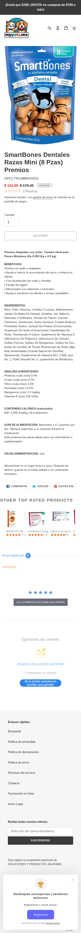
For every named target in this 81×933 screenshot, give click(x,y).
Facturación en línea (21, 793)
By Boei (69, 930)
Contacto (13, 783)
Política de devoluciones (23, 752)
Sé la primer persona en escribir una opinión (40, 683)
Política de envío (18, 762)
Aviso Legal (15, 804)
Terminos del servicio (21, 772)
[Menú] (74, 28)
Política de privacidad (21, 741)
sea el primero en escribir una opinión (41, 602)
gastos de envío (43, 197)
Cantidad (9, 214)
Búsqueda (14, 731)
